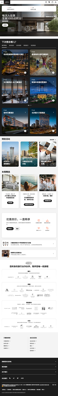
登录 (17, 229)
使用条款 (9, 389)
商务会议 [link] (32, 343)
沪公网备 (5, 385)
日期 (33, 7)
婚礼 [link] (31, 346)
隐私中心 (24, 389)
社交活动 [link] (32, 348)
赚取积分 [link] (6, 346)
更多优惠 (52, 139)
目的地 (9, 7)
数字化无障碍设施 (31, 389)
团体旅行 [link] (32, 350)
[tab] (4, 46)
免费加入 (10, 228)
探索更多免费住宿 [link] (29, 204)
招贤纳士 (4, 389)
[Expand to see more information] (25, 73)
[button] (15, 9)
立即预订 (5, 23)
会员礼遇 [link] (6, 343)
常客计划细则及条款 (17, 389)
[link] (4, 45)
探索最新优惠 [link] (48, 200)
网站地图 (38, 389)
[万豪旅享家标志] (29, 263)
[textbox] (15, 9)
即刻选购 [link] (10, 202)
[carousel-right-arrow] (31, 105)
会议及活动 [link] (32, 341)
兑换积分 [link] (6, 348)
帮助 (43, 389)
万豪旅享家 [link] (6, 341)
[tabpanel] (29, 9)
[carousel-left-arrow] (27, 105)
